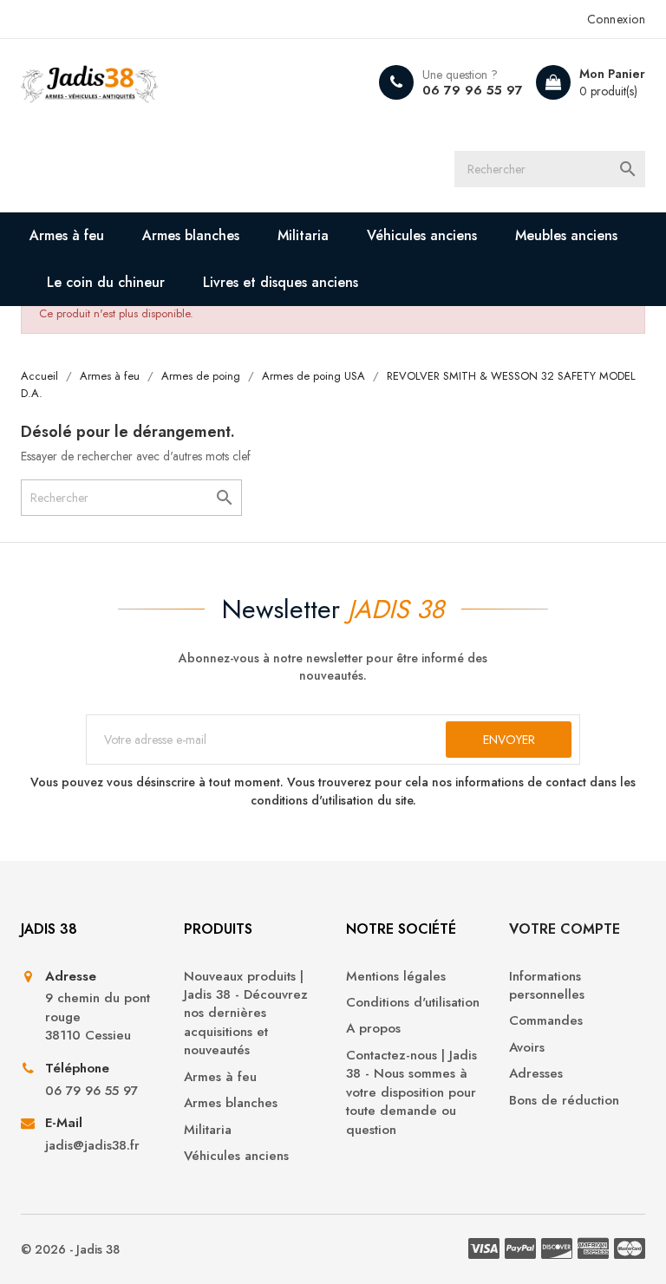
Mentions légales (396, 977)
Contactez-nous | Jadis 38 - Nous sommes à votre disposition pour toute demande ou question (411, 1092)
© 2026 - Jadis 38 (70, 1249)
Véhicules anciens (422, 235)
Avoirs (527, 1048)
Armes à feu (66, 235)
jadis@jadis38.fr (92, 1146)
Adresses (536, 1074)
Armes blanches (190, 235)
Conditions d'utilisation (413, 1003)
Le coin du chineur (106, 282)
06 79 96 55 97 (472, 90)
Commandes (546, 1021)
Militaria (303, 235)
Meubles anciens (566, 235)
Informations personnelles (546, 986)
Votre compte (564, 929)
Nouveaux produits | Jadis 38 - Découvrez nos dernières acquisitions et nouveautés (246, 1014)
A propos (373, 1029)
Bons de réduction (564, 1101)
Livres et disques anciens (280, 282)
